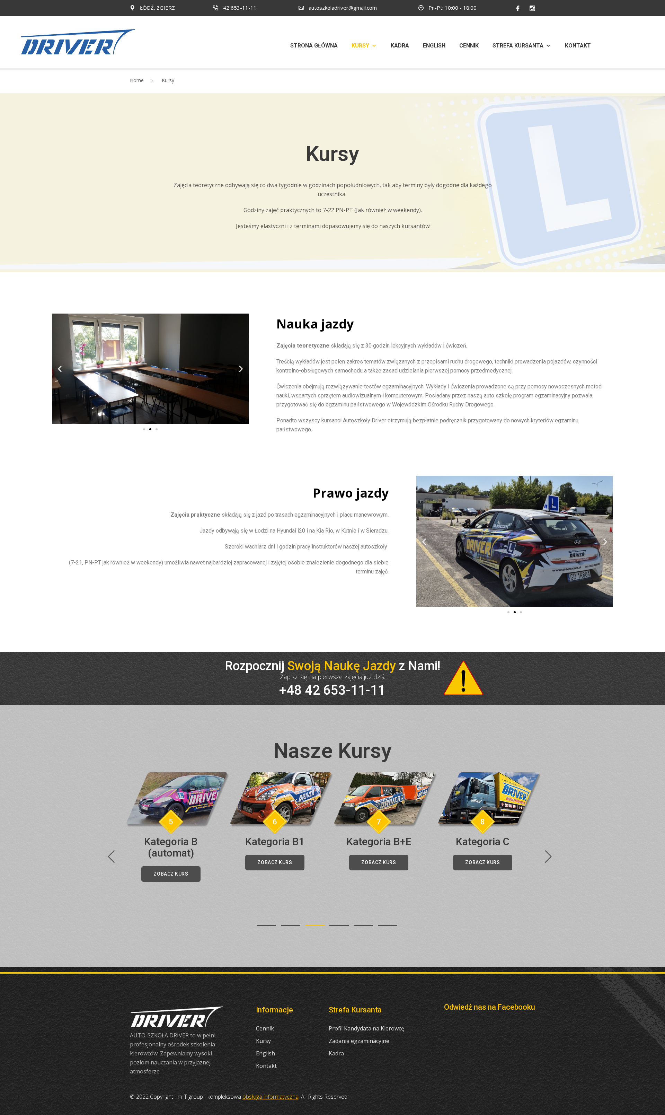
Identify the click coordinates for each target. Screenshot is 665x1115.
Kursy (360, 45)
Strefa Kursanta (518, 45)
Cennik (469, 45)
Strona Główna (314, 45)
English (434, 45)
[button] (144, 429)
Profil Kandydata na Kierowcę (366, 1028)
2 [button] (290, 925)
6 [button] (387, 925)
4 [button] (339, 925)
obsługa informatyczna (270, 1096)
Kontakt (578, 45)
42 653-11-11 (239, 7)
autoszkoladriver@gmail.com (342, 7)
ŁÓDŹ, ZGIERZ (157, 7)
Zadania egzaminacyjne (359, 1041)
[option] (177, 827)
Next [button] (548, 856)
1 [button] (266, 925)
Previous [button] (110, 856)
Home (137, 80)
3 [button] (315, 925)
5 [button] (363, 925)
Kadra (400, 45)
